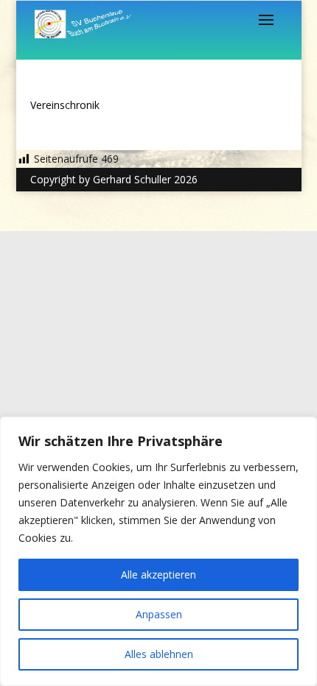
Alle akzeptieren (158, 574)
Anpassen (159, 614)
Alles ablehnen (159, 654)
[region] (158, 551)
